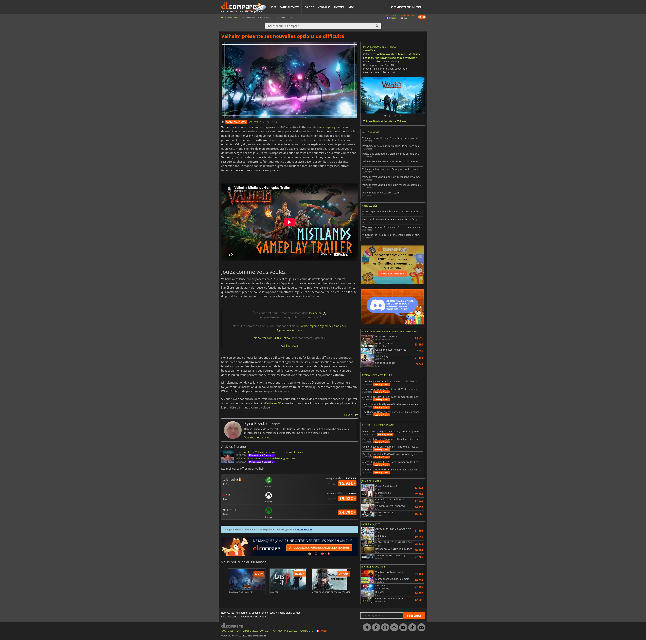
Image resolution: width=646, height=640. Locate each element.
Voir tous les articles (257, 437)
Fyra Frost (253, 121)
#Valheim (315, 313)
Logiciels (308, 7)
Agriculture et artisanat (388, 57)
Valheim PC (273, 403)
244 (227, 514)
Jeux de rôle (405, 54)
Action (381, 54)
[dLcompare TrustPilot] (393, 627)
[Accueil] (222, 17)
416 (227, 484)
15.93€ (346, 483)
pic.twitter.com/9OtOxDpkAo (272, 338)
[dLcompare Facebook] (375, 627)
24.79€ (346, 512)
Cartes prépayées (289, 7)
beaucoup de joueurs (330, 127)
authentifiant (304, 529)
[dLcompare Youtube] (402, 627)
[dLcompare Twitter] (366, 627)
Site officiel (369, 50)
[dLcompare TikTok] (411, 627)
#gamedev (326, 326)
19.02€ (346, 498)
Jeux (273, 7)
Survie (417, 54)
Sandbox (368, 57)
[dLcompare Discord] (420, 627)
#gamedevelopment (289, 330)
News (351, 7)
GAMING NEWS (236, 122)
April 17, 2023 (289, 346)
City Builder (410, 57)
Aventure (391, 54)
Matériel (339, 7)
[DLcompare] (232, 625)
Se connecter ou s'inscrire (406, 7)
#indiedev (340, 326)
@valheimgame (309, 326)
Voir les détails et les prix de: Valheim (385, 121)
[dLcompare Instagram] (384, 627)
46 (226, 499)
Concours (324, 7)
